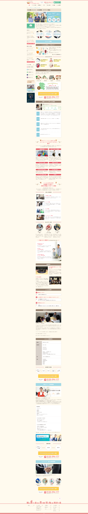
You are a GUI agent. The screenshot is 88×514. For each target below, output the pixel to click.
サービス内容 (38, 505)
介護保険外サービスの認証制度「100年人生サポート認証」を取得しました (30, 37)
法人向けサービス (39, 510)
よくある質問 (59, 5)
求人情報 (54, 5)
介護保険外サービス (39, 508)
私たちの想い (49, 5)
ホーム (27, 7)
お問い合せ (54, 510)
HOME (29, 505)
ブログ (44, 5)
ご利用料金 (39, 5)
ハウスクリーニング (39, 509)
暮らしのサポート (39, 507)
